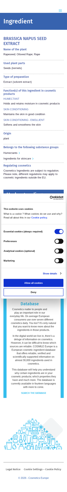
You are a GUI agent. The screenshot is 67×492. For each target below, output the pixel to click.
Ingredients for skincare (17, 158)
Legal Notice (13, 469)
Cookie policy (39, 217)
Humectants (10, 152)
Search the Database (33, 392)
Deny (33, 292)
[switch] (59, 241)
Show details (50, 273)
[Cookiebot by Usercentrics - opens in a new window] (49, 198)
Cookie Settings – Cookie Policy (42, 469)
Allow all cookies (33, 283)
